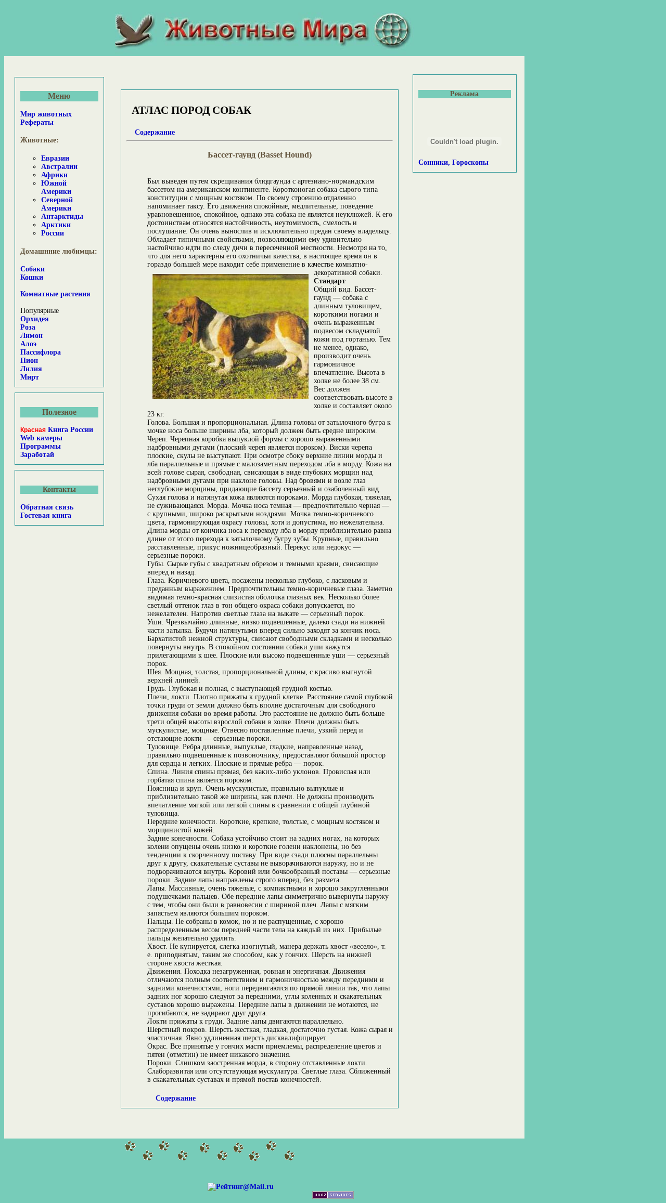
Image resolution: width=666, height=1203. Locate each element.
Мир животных (46, 114)
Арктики (56, 225)
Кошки (31, 277)
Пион (29, 360)
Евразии (55, 158)
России (52, 233)
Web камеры (41, 438)
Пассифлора (40, 352)
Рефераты (37, 122)
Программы (40, 446)
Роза (27, 327)
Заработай (37, 455)
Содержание (155, 132)
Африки (54, 175)
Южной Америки (56, 187)
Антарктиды (62, 216)
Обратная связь (46, 507)
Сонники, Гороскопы (453, 162)
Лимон (31, 335)
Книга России (56, 430)
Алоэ (28, 344)
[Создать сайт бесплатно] (333, 1196)
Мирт (29, 377)
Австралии (59, 167)
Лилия (31, 369)
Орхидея (34, 319)
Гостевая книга (45, 515)
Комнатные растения (55, 294)
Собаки (32, 269)
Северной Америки (57, 204)
